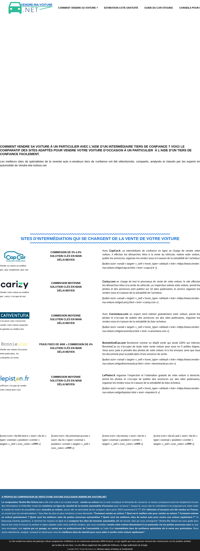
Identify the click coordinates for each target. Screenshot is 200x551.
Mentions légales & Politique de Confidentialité (115, 549)
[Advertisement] (100, 198)
